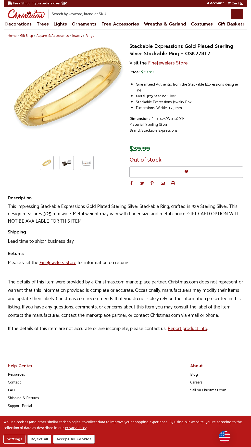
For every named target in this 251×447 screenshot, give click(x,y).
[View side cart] (241, 3)
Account (217, 3)
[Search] (237, 14)
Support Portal (20, 406)
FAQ (11, 390)
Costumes (202, 24)
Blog (194, 374)
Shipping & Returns (23, 398)
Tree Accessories (120, 24)
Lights (60, 24)
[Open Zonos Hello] (224, 437)
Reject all (39, 439)
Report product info (187, 329)
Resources (16, 374)
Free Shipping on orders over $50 (40, 3)
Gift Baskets (231, 24)
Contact (14, 382)
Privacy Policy (75, 427)
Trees (43, 24)
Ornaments (84, 24)
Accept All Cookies (73, 439)
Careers (196, 382)
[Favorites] (186, 172)
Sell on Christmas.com (208, 390)
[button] (131, 183)
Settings (14, 439)
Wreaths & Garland (165, 24)
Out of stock (145, 160)
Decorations (18, 24)
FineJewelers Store (168, 63)
